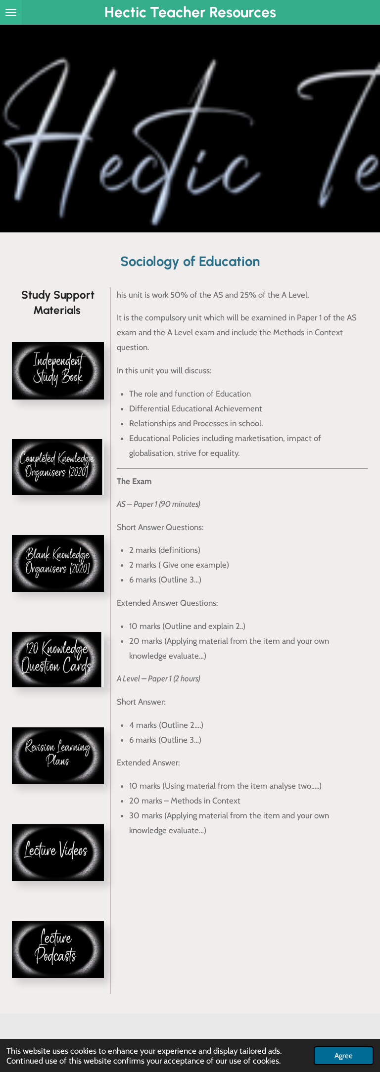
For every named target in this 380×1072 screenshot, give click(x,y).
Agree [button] (343, 1055)
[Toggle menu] (11, 12)
